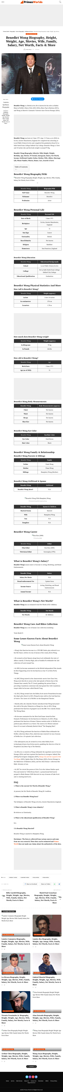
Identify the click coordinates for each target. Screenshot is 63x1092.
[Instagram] (30, 1076)
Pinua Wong (46, 877)
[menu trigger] (3, 2)
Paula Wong (36, 877)
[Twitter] (27, 1076)
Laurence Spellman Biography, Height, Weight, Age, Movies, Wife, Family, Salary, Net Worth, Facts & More (6, 117)
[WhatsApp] (54, 884)
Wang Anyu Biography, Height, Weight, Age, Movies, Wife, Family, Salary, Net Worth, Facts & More (47, 1056)
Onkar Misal (28, 49)
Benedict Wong (13, 877)
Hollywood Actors (31, 34)
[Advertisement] (31, 15)
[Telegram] (59, 884)
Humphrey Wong (25, 877)
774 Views (37, 49)
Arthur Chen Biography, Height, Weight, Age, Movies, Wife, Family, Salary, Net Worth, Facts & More (16, 1056)
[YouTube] (33, 1076)
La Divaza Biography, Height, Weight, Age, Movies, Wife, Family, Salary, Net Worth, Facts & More (16, 979)
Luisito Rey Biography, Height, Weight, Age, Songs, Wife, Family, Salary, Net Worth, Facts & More (46, 941)
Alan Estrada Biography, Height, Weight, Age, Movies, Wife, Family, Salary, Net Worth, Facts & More (47, 1017)
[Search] (59, 2)
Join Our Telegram (38, 99)
